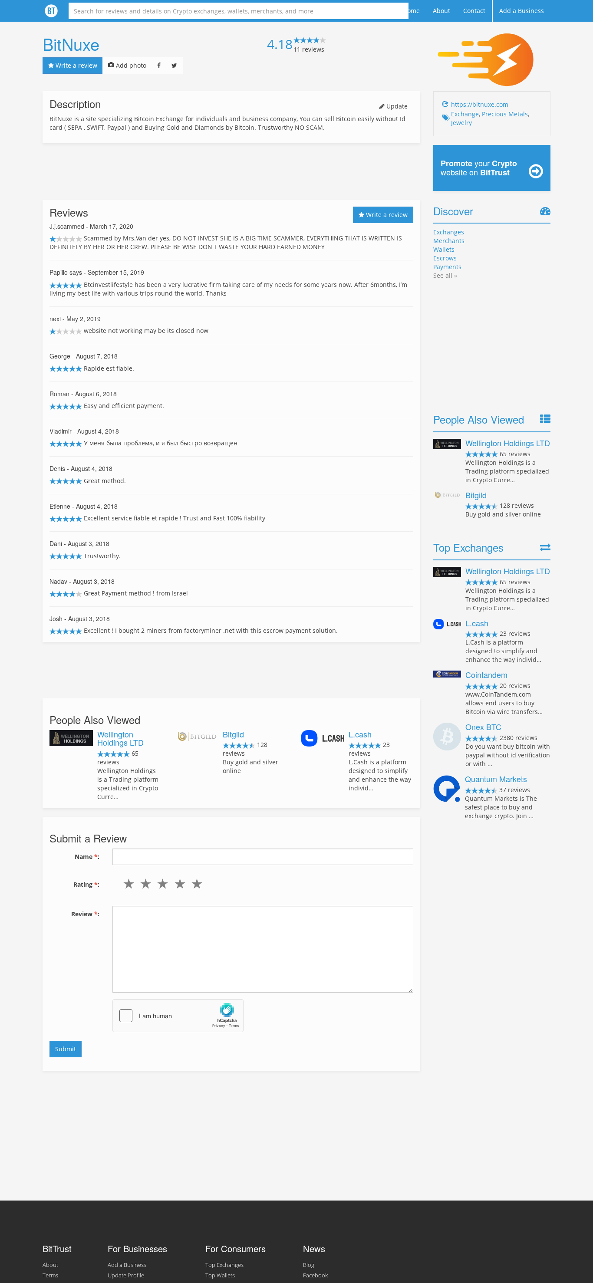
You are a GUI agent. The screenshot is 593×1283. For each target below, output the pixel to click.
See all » (445, 275)
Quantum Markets (496, 778)
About (441, 11)
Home (411, 11)
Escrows (445, 258)
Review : (85, 914)
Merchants (449, 241)
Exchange (465, 114)
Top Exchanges (224, 1265)
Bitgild (233, 734)
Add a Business (521, 11)
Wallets (444, 249)
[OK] (160, 883)
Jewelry (461, 122)
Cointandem (486, 674)
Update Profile (126, 1275)
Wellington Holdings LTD (120, 738)
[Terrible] (127, 883)
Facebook (315, 1275)
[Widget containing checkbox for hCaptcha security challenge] (178, 1015)
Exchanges (448, 232)
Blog (308, 1265)
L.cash (360, 734)
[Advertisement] (231, 171)
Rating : (86, 884)
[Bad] (143, 883)
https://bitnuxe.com (479, 104)
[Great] (194, 883)
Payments (447, 267)
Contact (474, 11)
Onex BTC (483, 726)
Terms (50, 1275)
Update (396, 106)
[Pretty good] (177, 883)
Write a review (75, 65)
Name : (87, 856)
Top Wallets (220, 1275)
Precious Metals (505, 114)
